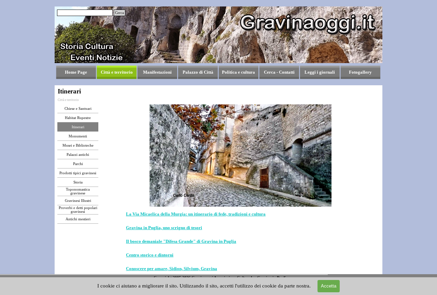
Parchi (78, 164)
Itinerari (78, 127)
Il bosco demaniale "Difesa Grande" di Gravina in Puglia (181, 241)
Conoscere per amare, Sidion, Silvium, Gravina (171, 268)
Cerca (119, 13)
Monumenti (78, 136)
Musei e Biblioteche (78, 145)
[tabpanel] (240, 241)
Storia (78, 182)
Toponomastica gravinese (78, 191)
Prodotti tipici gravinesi (77, 173)
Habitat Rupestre (78, 118)
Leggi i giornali (320, 72)
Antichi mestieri (78, 219)
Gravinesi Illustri (78, 201)
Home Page (76, 72)
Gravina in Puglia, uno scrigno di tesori (164, 227)
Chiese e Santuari (78, 108)
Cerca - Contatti (279, 72)
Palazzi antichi (78, 155)
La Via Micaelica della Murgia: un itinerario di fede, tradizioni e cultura (196, 214)
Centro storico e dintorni (149, 254)
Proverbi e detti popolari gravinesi (78, 209)
